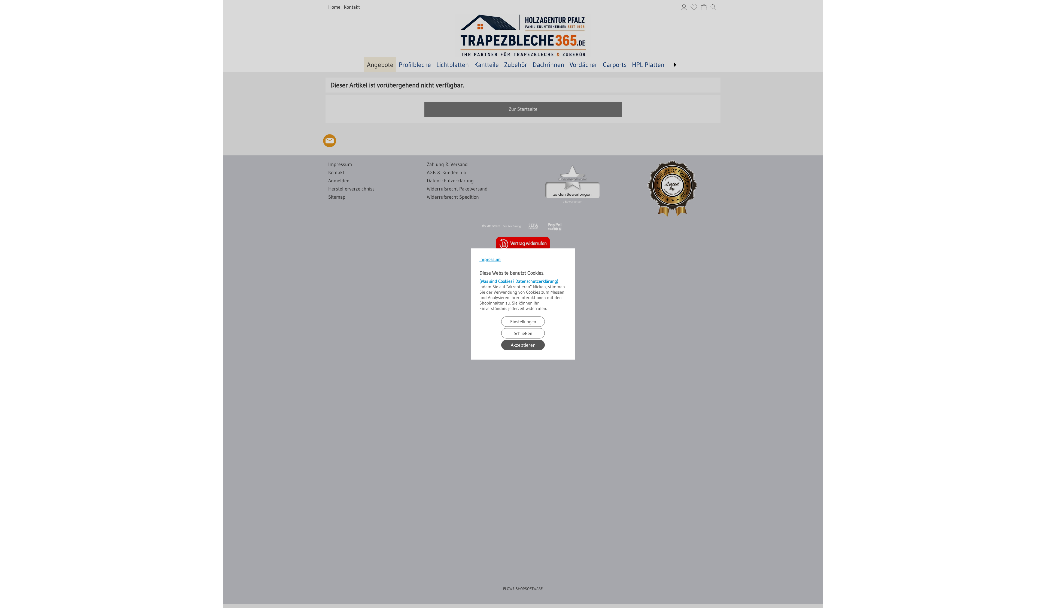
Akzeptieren (523, 345)
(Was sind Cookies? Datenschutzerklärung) (518, 281)
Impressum (490, 259)
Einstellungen (523, 321)
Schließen (523, 333)
